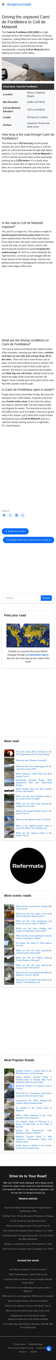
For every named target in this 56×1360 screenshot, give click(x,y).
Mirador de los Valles (16, 531)
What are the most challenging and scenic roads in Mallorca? (28, 1289)
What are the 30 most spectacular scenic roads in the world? (34, 966)
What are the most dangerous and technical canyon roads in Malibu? (34, 922)
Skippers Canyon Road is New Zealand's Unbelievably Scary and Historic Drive (34, 1139)
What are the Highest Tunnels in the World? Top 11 (28, 1306)
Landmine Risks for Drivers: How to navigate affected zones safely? (28, 1281)
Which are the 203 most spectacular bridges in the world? (34, 804)
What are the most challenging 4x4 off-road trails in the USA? (34, 767)
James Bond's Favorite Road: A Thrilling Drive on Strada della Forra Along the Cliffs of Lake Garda (34, 1079)
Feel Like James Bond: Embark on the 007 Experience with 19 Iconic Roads (34, 753)
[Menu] (4, 4)
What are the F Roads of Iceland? (31, 760)
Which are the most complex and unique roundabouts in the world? (34, 929)
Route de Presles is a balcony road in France (34, 1087)
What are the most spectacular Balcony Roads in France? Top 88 (34, 973)
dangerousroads (19, 4)
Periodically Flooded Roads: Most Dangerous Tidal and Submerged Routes (34, 782)
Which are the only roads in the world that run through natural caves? (34, 914)
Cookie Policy (42, 1348)
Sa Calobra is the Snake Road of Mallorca (34, 1109)
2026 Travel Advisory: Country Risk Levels (28, 1274)
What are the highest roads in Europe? (33, 819)
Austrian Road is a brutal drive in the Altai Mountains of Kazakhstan (34, 1072)
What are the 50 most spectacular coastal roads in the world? (34, 951)
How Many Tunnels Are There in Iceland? (28, 1269)
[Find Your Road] (28, 635)
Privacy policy (19, 1344)
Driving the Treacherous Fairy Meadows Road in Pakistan (34, 1131)
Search (46, 598)
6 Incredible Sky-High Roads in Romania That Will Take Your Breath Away (28, 1326)
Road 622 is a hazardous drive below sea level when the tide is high (34, 1094)
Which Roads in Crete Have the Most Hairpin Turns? (34, 775)
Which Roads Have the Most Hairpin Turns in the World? (34, 790)
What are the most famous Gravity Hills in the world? (34, 907)
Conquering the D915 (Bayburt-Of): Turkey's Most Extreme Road (34, 1101)
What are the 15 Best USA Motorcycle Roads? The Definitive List (34, 981)
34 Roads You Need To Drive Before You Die (34, 944)
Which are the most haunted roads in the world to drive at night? (34, 797)
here (24, 1189)
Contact (33, 1351)
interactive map (37, 655)
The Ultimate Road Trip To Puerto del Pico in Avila (27, 540)
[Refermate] (28, 865)
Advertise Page (36, 1344)
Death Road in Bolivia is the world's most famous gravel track (34, 1146)
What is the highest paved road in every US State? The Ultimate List (34, 827)
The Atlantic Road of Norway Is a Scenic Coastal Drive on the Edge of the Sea (34, 1124)
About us (23, 1351)
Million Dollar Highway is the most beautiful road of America (34, 1116)
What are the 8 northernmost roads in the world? (28, 1311)
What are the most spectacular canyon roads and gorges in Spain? (34, 937)
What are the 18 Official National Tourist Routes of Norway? (34, 959)
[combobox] (22, 598)
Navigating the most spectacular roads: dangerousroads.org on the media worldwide (28, 1317)
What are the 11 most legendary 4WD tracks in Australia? (28, 1296)
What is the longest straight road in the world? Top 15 (34, 812)
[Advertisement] (28, 196)
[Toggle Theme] (49, 1348)
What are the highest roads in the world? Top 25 (34, 834)
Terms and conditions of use (20, 1348)
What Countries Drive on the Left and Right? (28, 1301)
